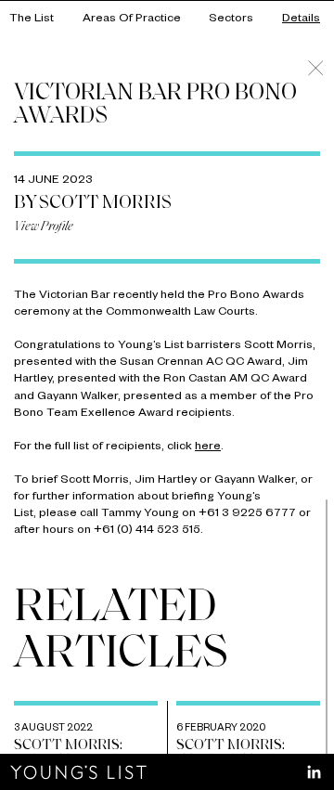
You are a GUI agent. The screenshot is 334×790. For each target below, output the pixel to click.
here (208, 447)
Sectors (231, 19)
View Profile (43, 227)
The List (31, 19)
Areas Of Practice (132, 19)
